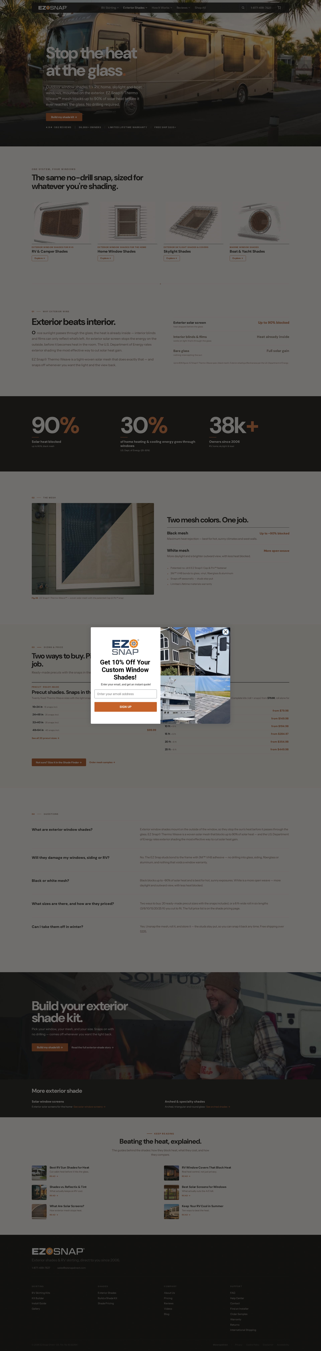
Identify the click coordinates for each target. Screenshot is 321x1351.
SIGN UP (126, 707)
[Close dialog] (226, 632)
